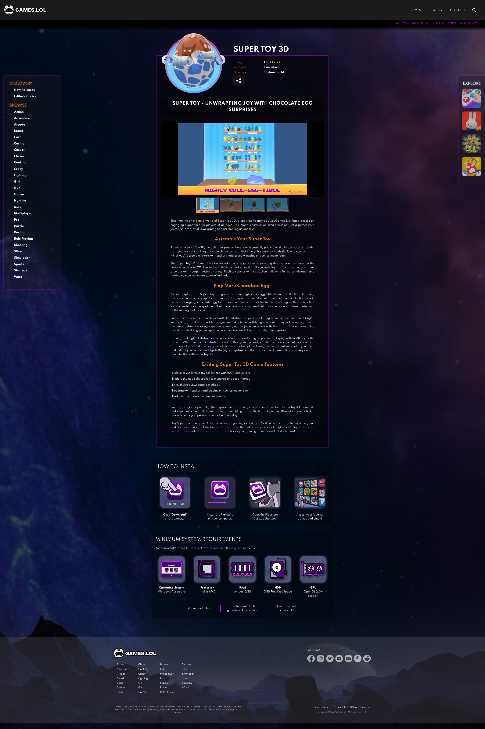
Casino (19, 143)
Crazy (18, 169)
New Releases (24, 90)
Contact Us (364, 707)
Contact (458, 10)
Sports (19, 264)
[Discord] (348, 659)
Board (18, 131)
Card (18, 137)
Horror (19, 194)
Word (18, 277)
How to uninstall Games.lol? (286, 608)
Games (415, 10)
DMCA (353, 707)
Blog (437, 10)
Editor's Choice (25, 96)
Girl (17, 181)
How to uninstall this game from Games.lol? (242, 608)
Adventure (420, 23)
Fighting (20, 175)
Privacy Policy (341, 707)
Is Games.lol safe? (198, 608)
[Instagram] (320, 659)
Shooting (21, 245)
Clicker (19, 156)
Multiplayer (469, 23)
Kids (452, 23)
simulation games (227, 427)
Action (402, 23)
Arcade (19, 124)
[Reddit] (367, 659)
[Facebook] (311, 659)
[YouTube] (339, 659)
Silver (18, 251)
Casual (439, 23)
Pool (17, 219)
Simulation (22, 257)
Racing (19, 232)
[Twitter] (329, 659)
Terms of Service (322, 707)
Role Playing (23, 238)
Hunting (20, 200)
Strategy (20, 270)
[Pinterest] (357, 659)
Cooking (20, 162)
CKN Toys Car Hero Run (211, 431)
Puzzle (19, 226)
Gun (17, 188)
